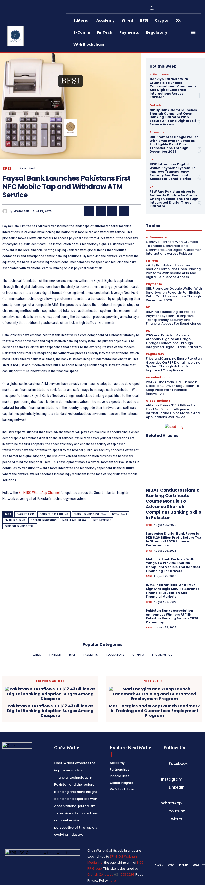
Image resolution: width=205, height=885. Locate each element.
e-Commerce (159, 74)
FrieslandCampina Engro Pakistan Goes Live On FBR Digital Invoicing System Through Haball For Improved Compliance (174, 364)
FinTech (155, 105)
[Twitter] (163, 819)
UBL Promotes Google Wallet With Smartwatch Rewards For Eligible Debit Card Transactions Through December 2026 (174, 144)
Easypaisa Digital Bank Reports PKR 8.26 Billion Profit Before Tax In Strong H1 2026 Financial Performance (173, 539)
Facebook (178, 763)
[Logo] (15, 36)
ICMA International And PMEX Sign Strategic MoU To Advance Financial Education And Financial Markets (173, 591)
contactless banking (54, 514)
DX (152, 159)
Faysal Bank (120, 514)
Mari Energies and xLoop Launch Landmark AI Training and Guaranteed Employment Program (154, 711)
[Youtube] (195, 8)
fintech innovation (44, 520)
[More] (135, 211)
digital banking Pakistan (90, 514)
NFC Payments (102, 520)
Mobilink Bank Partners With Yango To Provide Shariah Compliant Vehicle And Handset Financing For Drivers (173, 565)
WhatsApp (171, 803)
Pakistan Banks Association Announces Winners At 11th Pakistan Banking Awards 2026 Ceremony (172, 616)
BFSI (7, 168)
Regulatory (155, 354)
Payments (157, 132)
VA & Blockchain (158, 377)
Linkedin (177, 787)
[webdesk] (5, 211)
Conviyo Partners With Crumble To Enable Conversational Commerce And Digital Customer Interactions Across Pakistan (173, 88)
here (112, 880)
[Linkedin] (177, 8)
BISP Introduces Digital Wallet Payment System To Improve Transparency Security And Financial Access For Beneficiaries (173, 171)
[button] (151, 8)
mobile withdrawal (75, 520)
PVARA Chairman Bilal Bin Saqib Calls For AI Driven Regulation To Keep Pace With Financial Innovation (172, 388)
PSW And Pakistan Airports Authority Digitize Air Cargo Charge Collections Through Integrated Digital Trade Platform (174, 198)
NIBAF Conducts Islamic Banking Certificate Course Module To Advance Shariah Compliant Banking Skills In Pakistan (173, 504)
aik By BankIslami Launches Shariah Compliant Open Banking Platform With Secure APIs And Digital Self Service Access (173, 117)
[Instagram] (171, 8)
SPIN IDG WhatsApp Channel (39, 492)
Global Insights (158, 400)
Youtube (177, 811)
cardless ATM (25, 514)
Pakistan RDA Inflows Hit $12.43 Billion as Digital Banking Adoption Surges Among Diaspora (50, 711)
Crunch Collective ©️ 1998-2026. (111, 874)
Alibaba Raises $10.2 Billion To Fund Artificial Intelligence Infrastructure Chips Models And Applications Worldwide (173, 411)
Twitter (175, 819)
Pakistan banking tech (20, 526)
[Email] (124, 211)
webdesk (21, 211)
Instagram (171, 779)
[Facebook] (165, 8)
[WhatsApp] (189, 8)
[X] (183, 8)
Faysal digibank (15, 520)
